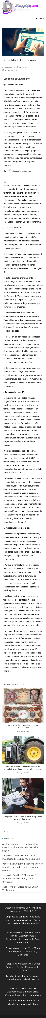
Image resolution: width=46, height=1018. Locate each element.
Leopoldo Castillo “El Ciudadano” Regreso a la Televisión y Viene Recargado (19, 878)
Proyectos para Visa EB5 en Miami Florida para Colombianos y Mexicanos (22, 951)
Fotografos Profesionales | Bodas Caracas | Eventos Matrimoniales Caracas (23, 967)
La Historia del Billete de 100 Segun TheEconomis (23, 726)
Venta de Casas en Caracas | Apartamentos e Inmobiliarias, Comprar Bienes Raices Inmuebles (23, 992)
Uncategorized (11, 70)
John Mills (9, 67)
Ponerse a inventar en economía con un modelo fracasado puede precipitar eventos (23, 767)
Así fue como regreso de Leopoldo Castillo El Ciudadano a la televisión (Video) (20, 847)
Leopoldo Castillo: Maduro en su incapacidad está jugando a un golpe (23, 817)
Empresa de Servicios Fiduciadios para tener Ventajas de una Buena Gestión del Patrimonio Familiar (23, 920)
